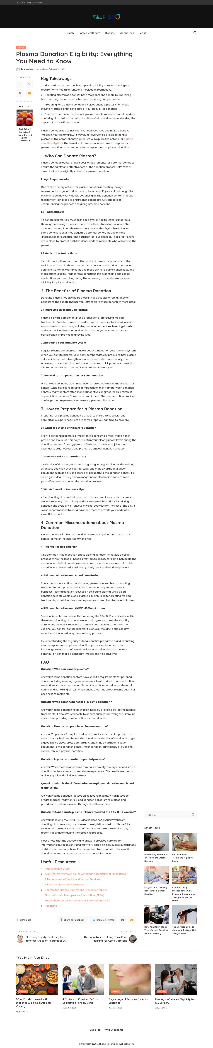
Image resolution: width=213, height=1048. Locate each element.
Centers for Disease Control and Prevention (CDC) (76, 890)
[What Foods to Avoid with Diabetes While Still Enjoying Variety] (37, 979)
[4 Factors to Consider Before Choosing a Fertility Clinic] (83, 979)
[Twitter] (29, 84)
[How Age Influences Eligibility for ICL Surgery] (176, 979)
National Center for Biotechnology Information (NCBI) (77, 900)
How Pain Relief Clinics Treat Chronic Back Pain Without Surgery (156, 930)
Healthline (51, 906)
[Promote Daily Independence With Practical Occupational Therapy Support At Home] (184, 875)
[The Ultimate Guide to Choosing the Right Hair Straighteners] (184, 914)
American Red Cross (57, 868)
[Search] (195, 33)
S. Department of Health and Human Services (72, 879)
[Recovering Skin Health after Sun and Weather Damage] (156, 842)
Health (21, 47)
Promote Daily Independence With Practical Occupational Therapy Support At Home (184, 894)
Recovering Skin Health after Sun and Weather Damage (156, 857)
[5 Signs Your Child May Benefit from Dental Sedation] (156, 875)
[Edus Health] (106, 16)
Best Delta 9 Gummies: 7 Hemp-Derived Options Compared (25, 135)
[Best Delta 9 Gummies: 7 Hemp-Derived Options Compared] (25, 118)
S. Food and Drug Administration (64, 884)
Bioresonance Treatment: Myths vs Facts (182, 857)
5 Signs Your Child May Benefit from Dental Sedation (155, 890)
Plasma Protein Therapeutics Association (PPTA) (74, 895)
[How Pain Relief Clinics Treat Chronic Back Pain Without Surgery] (156, 914)
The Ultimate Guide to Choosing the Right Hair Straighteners (184, 930)
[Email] (29, 93)
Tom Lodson (27, 69)
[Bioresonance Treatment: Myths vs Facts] (184, 842)
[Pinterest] (20, 93)
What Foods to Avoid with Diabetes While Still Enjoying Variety (33, 1003)
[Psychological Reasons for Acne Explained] (130, 979)
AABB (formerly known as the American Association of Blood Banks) (86, 874)
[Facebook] (20, 84)
